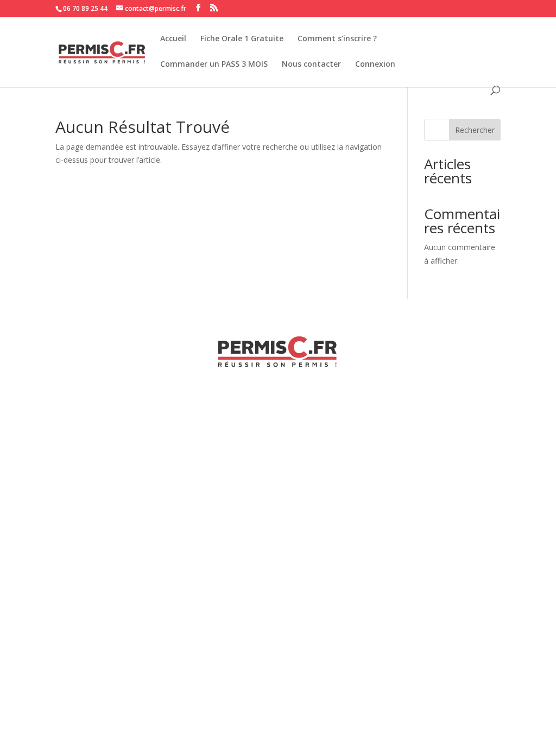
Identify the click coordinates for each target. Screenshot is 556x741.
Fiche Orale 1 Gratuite (241, 39)
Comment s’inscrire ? (337, 39)
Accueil (173, 39)
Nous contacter (311, 64)
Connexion (375, 64)
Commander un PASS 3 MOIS (214, 64)
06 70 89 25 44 (85, 8)
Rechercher (475, 130)
